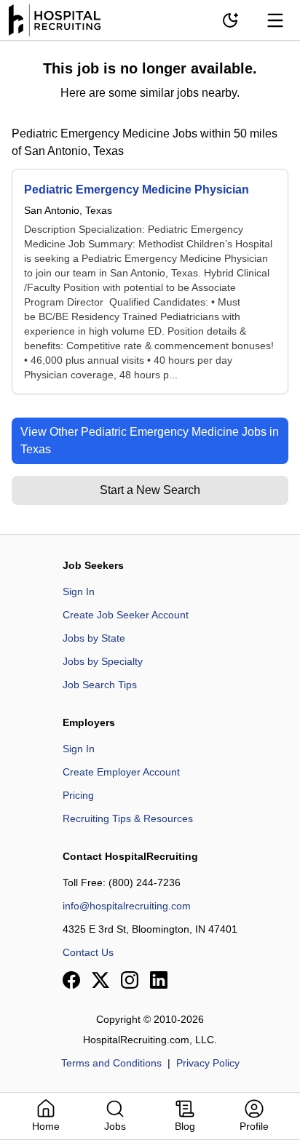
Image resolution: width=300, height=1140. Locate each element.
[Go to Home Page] (54, 20)
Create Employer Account (121, 772)
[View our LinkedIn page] (158, 980)
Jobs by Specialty (103, 661)
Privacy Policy (208, 1063)
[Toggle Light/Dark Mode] (230, 20)
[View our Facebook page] (71, 980)
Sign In (79, 591)
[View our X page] (100, 980)
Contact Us (88, 952)
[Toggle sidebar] (275, 20)
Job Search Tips (100, 684)
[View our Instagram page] (129, 980)
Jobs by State (94, 638)
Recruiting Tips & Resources (128, 818)
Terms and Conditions (111, 1063)
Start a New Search (150, 490)
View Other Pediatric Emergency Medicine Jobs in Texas (149, 440)
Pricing (78, 795)
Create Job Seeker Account (126, 615)
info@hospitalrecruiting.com (127, 906)
